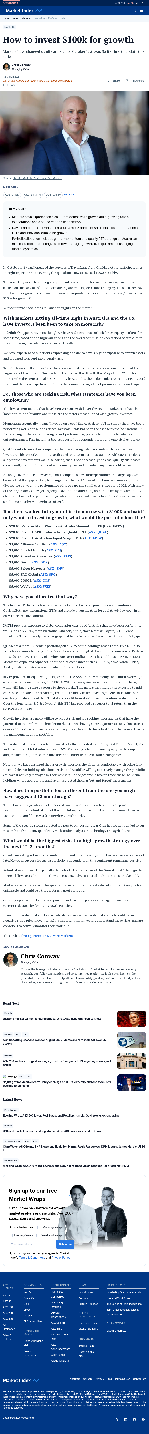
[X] (117, 1419)
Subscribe (65, 1244)
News (15, 18)
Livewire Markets (116, 1331)
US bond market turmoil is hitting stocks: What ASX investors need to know (52, 1018)
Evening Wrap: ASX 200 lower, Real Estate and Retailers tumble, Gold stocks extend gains (61, 1115)
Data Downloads (88, 1323)
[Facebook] (134, 1419)
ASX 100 (8, 1307)
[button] (9, 27)
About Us (75, 1379)
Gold (26, 1304)
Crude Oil (29, 1298)
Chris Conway (21, 64)
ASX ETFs (56, 1329)
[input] (31, 1244)
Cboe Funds (58, 1355)
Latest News (86, 1292)
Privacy (99, 1379)
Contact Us (139, 1379)
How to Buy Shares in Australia (124, 1292)
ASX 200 (120, 3)
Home (6, 18)
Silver (27, 1310)
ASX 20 (7, 1295)
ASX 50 (7, 1301)
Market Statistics (88, 1329)
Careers (87, 1379)
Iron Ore (28, 1292)
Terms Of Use (122, 1379)
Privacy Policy (61, 1257)
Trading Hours (86, 1346)
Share (116, 81)
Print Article (137, 81)
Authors (83, 1298)
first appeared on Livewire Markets (47, 935)
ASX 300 (8, 1319)
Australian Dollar (60, 1361)
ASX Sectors (58, 1323)
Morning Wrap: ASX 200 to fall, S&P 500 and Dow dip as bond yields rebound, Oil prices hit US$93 (66, 1166)
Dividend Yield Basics (119, 1298)
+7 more (69, 194)
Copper (28, 1315)
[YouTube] (143, 1419)
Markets (26, 18)
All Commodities (33, 1321)
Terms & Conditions (32, 1257)
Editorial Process (88, 1304)
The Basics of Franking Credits (124, 1304)
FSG (109, 1379)
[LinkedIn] (126, 1419)
